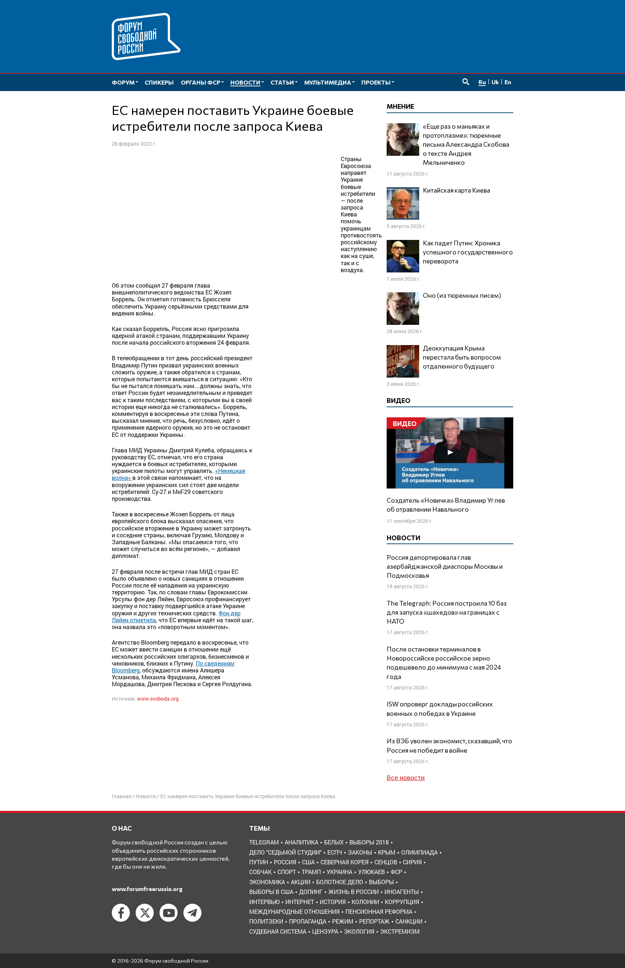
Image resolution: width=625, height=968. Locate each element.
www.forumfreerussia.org (147, 888)
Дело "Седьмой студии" (285, 852)
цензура (325, 931)
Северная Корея (344, 862)
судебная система (277, 931)
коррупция (402, 901)
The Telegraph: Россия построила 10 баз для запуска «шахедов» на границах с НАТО (447, 612)
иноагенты (401, 891)
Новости (146, 796)
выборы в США (271, 891)
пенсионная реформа (378, 911)
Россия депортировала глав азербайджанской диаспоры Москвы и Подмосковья (445, 566)
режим (342, 921)
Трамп (311, 871)
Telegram (264, 842)
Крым (386, 852)
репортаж (374, 921)
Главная (121, 796)
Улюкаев (371, 871)
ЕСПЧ (334, 852)
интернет (299, 901)
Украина (339, 871)
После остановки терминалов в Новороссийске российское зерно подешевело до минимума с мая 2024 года (444, 662)
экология (359, 931)
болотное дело (339, 882)
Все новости (406, 777)
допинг (311, 891)
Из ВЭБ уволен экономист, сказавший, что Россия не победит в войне (449, 745)
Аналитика (301, 842)
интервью (264, 901)
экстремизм (400, 931)
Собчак (260, 871)
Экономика (267, 882)
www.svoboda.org (158, 698)
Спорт (286, 871)
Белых (334, 842)
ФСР (396, 871)
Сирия (412, 862)
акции (300, 882)
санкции (408, 921)
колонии (365, 901)
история (333, 901)
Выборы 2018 (369, 842)
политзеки (266, 921)
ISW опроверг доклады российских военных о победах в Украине (440, 708)
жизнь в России (353, 891)
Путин (258, 862)
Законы (360, 852)
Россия (285, 862)
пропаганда (307, 921)
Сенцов (385, 862)
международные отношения (294, 911)
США (308, 862)
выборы (381, 882)
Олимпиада (419, 852)
